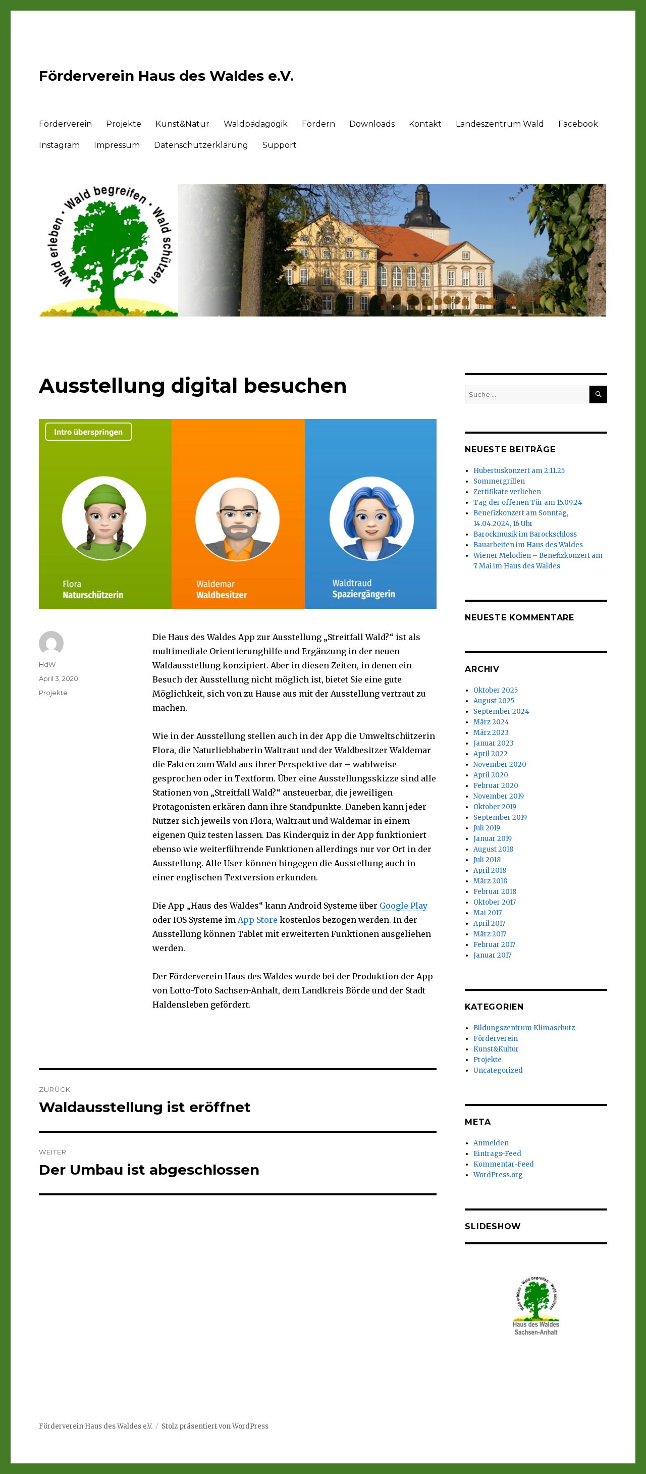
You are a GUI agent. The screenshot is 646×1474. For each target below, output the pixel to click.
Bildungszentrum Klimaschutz (524, 1028)
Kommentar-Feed (503, 1164)
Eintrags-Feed (497, 1153)
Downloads (372, 124)
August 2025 (493, 701)
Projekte (123, 124)
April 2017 (489, 923)
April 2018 (489, 870)
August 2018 (493, 849)
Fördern (318, 124)
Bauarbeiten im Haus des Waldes (528, 545)
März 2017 (489, 934)
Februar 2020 (495, 785)
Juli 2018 (487, 860)
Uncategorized (498, 1070)
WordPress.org (498, 1175)
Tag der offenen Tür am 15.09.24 (527, 502)
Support (279, 145)
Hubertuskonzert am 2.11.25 (519, 470)
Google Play (403, 906)
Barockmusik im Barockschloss (525, 534)
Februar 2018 (494, 891)
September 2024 (501, 711)
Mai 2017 (487, 913)
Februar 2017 (494, 944)
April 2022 (490, 754)
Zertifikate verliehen (507, 492)
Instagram (59, 145)
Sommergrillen (499, 481)
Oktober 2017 (494, 902)
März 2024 (491, 722)
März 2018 (490, 881)
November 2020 (499, 764)
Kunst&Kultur (496, 1049)
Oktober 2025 (495, 690)
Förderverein (65, 124)
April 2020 (490, 775)
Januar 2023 (493, 743)
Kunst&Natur (182, 124)
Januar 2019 (492, 838)
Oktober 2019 (494, 807)
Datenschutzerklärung (201, 145)
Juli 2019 (486, 828)
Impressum (117, 145)
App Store (259, 920)
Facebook (578, 124)
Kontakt (425, 124)
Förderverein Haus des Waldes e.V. (166, 75)
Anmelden (491, 1143)
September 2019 (500, 817)
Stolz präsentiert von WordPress (215, 1426)
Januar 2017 (492, 955)
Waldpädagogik (256, 124)
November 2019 (498, 796)
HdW (47, 664)
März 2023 (491, 732)
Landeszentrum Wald (500, 124)
